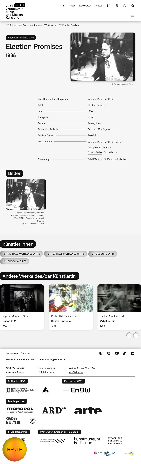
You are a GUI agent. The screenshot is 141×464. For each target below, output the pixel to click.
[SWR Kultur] (13, 420)
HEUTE (14, 449)
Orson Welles (95, 152)
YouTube (117, 353)
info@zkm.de (76, 372)
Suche (132, 5)
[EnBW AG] (76, 390)
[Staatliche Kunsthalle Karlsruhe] (115, 440)
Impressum (12, 353)
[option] (27, 203)
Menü (132, 16)
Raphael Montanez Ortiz (100, 142)
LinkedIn (132, 353)
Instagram (109, 353)
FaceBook (101, 353)
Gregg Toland (94, 147)
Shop (72, 5)
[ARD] (54, 410)
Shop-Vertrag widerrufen (53, 359)
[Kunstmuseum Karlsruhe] (87, 440)
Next (136, 335)
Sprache (124, 5)
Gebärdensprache (117, 5)
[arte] (88, 410)
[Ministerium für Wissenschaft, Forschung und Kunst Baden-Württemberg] (20, 390)
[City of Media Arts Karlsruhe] (129, 453)
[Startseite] (18, 10)
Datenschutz (27, 353)
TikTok (124, 353)
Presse (99, 5)
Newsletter (85, 5)
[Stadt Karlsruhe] (45, 390)
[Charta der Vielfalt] (104, 453)
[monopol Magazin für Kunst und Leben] (20, 410)
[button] (102, 57)
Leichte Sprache (109, 5)
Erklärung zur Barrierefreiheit (21, 359)
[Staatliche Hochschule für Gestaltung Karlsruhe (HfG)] (52, 440)
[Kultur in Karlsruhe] (32, 420)
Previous (129, 335)
